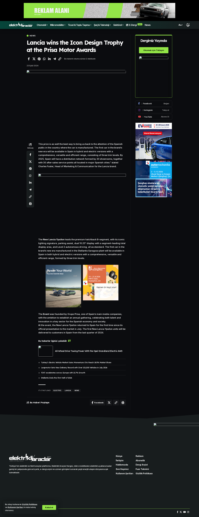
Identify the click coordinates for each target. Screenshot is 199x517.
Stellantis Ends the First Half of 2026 (56, 378)
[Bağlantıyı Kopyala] (60, 58)
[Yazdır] (30, 203)
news (77, 390)
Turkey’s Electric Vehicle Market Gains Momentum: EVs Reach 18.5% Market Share (76, 362)
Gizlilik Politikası (29, 504)
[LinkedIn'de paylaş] (49, 58)
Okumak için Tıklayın (153, 50)
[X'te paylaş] (34, 58)
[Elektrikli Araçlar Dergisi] (21, 25)
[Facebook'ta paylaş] (29, 58)
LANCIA (68, 390)
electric (57, 390)
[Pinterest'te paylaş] (39, 58)
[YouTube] (184, 512)
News (33, 36)
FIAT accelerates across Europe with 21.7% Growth (63, 372)
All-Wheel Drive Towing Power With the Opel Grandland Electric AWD (88, 351)
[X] (181, 512)
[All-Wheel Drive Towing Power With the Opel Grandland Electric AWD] (45, 351)
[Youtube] (153, 117)
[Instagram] (153, 110)
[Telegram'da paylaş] (55, 58)
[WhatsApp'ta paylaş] (44, 58)
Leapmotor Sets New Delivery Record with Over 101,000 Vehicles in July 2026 (74, 367)
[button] (49, 507)
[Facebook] (153, 103)
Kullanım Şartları (15, 507)
